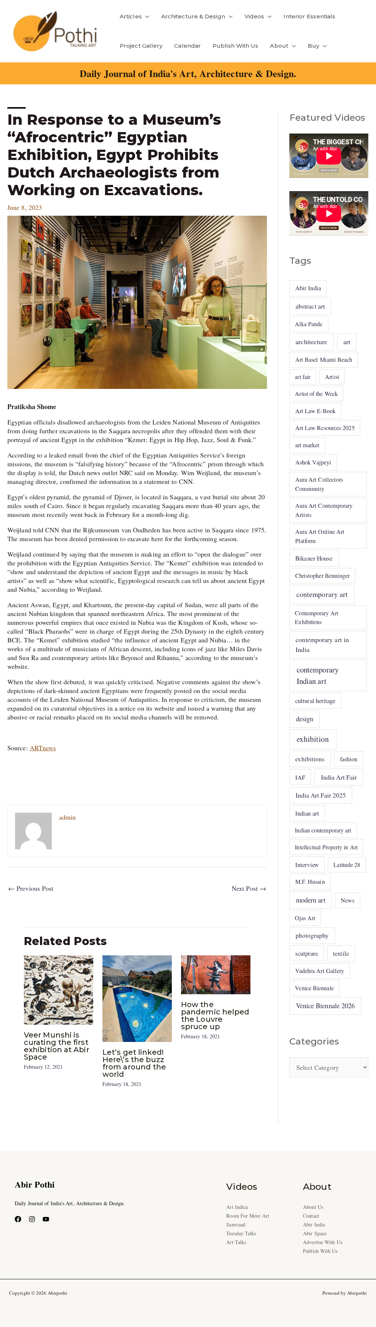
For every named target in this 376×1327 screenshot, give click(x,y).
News (347, 900)
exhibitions (310, 759)
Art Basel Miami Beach (323, 360)
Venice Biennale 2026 (325, 1005)
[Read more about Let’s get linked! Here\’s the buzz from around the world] (137, 997)
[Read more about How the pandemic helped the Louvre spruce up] (215, 973)
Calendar (187, 45)
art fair (302, 376)
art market (307, 445)
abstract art (310, 306)
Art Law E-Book (315, 411)
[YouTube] (46, 1219)
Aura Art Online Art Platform (320, 536)
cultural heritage (315, 700)
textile (341, 953)
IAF (300, 777)
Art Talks (236, 1242)
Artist (332, 377)
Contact (311, 1215)
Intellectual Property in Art (326, 847)
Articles (131, 16)
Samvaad (235, 1224)
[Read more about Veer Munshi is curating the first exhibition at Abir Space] (58, 988)
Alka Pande (308, 324)
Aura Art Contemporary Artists (324, 510)
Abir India (308, 288)
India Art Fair (339, 777)
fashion (349, 759)
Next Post (249, 888)
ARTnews (43, 747)
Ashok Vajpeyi (313, 462)
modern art (310, 899)
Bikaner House (314, 558)
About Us (313, 1206)
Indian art (307, 813)
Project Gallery (141, 45)
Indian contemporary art (323, 830)
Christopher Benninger (322, 576)
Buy (313, 45)
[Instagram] (32, 1219)
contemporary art (322, 594)
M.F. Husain (310, 882)
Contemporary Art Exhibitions (316, 617)
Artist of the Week (316, 393)
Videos (254, 16)
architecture (311, 341)
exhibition (313, 739)
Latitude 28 (346, 864)
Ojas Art (305, 918)
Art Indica (237, 1206)
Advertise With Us (322, 1242)
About (279, 45)
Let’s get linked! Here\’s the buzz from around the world (134, 1063)
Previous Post (30, 888)
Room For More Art (247, 1215)
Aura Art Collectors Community (319, 483)
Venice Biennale (314, 988)
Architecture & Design (193, 16)
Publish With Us (235, 45)
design (305, 718)
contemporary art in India (322, 644)
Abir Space (314, 1233)
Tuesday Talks (241, 1233)
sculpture (306, 953)
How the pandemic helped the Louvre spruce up (215, 1015)
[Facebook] (18, 1219)
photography (312, 935)
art (346, 341)
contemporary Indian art (318, 675)
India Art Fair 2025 (321, 795)
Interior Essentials (309, 16)
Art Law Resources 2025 (325, 428)
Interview (307, 864)
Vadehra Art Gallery (319, 971)
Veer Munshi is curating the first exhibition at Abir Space (56, 1046)
